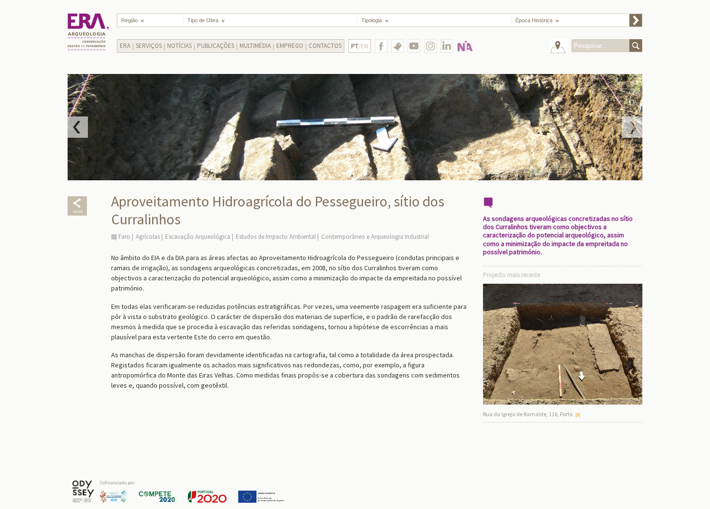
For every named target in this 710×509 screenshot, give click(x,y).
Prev (78, 127)
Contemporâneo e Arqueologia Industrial (375, 237)
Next (632, 127)
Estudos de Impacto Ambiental (276, 237)
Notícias (179, 46)
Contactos (325, 46)
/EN (359, 46)
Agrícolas (148, 237)
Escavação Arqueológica (197, 237)
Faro (124, 237)
